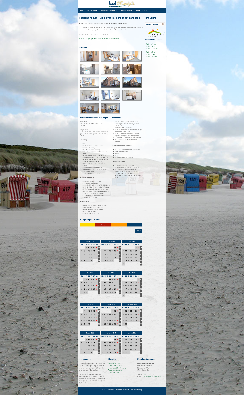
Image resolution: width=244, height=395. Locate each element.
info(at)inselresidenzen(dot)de (152, 376)
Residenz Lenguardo (152, 48)
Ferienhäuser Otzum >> (115, 366)
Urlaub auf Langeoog (126, 10)
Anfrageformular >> (114, 364)
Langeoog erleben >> (114, 372)
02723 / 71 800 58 (148, 374)
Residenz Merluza (151, 56)
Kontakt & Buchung (141, 10)
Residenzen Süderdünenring (108, 10)
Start (81, 10)
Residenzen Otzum (92, 10)
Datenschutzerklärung (136, 390)
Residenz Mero (150, 46)
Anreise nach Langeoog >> (116, 370)
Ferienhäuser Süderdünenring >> (117, 368)
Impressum (125, 390)
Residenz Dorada (151, 52)
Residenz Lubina (151, 54)
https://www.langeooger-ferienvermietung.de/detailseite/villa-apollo (99, 39)
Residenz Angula (151, 44)
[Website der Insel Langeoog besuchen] (155, 32)
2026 (138, 231)
